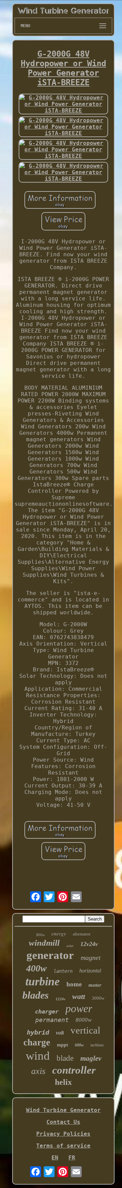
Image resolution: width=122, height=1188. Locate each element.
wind (38, 1055)
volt (60, 1033)
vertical (85, 1030)
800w (40, 935)
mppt (62, 1044)
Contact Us (63, 1122)
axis (38, 1071)
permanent (52, 1019)
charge (36, 1042)
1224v (60, 999)
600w (79, 1045)
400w (36, 968)
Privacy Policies (63, 1134)
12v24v (89, 944)
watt (78, 996)
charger (47, 1011)
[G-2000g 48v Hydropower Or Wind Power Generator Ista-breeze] (63, 104)
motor (94, 985)
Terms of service (63, 1146)
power (78, 1008)
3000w (98, 998)
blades (35, 995)
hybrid (38, 1032)
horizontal (90, 970)
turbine (42, 981)
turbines (97, 1045)
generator (50, 955)
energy (59, 933)
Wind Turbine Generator (63, 1110)
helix (63, 1082)
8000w (84, 1020)
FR (71, 1157)
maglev (90, 1058)
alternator (81, 933)
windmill (44, 942)
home (74, 984)
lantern (63, 971)
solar (70, 946)
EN (55, 1157)
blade (65, 1058)
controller (74, 1070)
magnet (91, 957)
